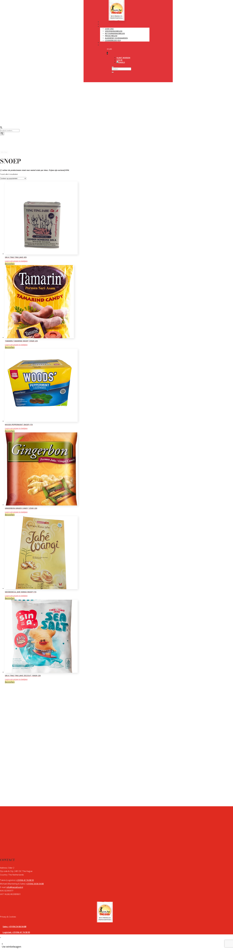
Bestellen (10, 263)
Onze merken (106, 24)
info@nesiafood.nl (14, 887)
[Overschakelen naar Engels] (121, 62)
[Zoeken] (2, 133)
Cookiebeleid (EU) (113, 40)
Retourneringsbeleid (115, 33)
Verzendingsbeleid (113, 31)
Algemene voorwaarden (116, 38)
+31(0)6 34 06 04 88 (35, 883)
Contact (104, 45)
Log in (119, 60)
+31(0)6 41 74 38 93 (25, 880)
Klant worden (123, 58)
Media (102, 43)
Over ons (109, 29)
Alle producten (107, 22)
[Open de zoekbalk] (1, 128)
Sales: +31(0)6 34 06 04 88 (14, 926)
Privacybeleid (111, 36)
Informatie (105, 26)
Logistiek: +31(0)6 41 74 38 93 (16, 932)
